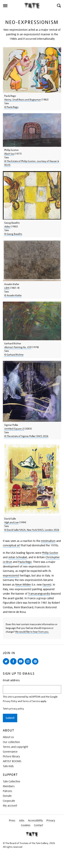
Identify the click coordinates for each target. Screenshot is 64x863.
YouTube (21, 664)
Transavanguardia (39, 594)
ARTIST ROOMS (12, 761)
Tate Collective (11, 781)
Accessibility (35, 820)
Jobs (21, 820)
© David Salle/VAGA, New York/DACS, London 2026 (31, 529)
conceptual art (11, 545)
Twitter (6, 664)
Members (9, 786)
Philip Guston (50, 553)
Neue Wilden (23, 584)
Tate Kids (8, 766)
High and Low (11, 522)
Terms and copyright (15, 747)
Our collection (11, 742)
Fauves (46, 584)
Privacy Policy (10, 701)
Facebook (14, 664)
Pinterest (35, 664)
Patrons (7, 791)
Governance (10, 751)
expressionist (11, 575)
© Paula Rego (11, 107)
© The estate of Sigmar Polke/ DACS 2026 (26, 436)
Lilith (6, 288)
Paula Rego (25, 562)
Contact (38, 825)
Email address (11, 680)
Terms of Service (31, 701)
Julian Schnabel (17, 557)
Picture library (11, 756)
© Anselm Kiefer (13, 295)
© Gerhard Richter (14, 354)
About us (8, 737)
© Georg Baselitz (13, 234)
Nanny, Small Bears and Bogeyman (22, 99)
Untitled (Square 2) (14, 428)
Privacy (50, 820)
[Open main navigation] (12, 6)
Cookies (25, 825)
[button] (59, 5)
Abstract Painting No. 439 (17, 347)
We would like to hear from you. (32, 631)
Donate (7, 796)
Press (12, 820)
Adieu (7, 226)
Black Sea (9, 153)
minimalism (48, 541)
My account (10, 805)
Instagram (28, 664)
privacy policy (16, 708)
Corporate (9, 801)
